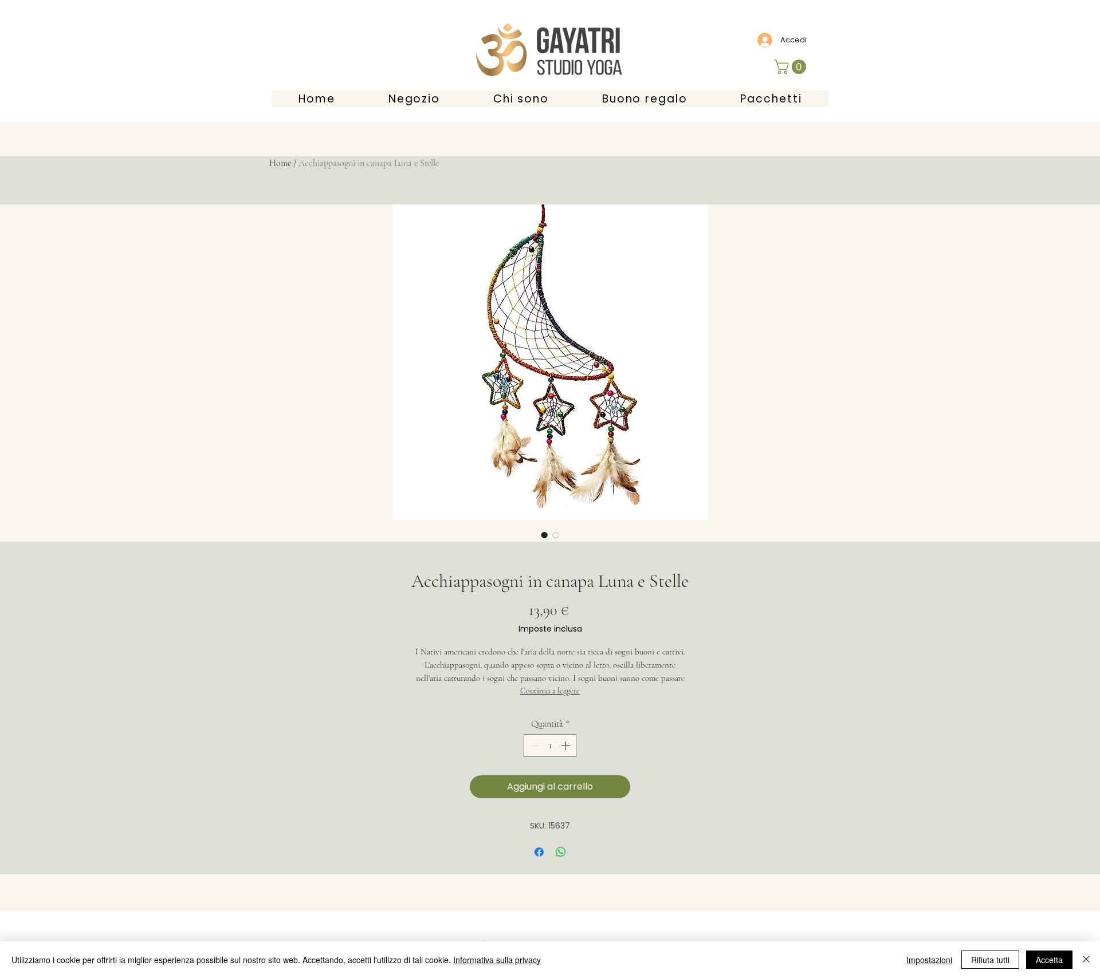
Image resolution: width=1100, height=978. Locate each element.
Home (280, 163)
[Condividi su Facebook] (539, 852)
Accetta (1049, 959)
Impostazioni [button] (929, 959)
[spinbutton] (550, 745)
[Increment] (567, 745)
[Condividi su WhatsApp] (561, 852)
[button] (792, 67)
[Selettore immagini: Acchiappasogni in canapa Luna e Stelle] (544, 535)
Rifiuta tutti (990, 959)
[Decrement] (533, 745)
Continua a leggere (550, 691)
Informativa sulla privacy (497, 959)
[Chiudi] (1086, 960)
